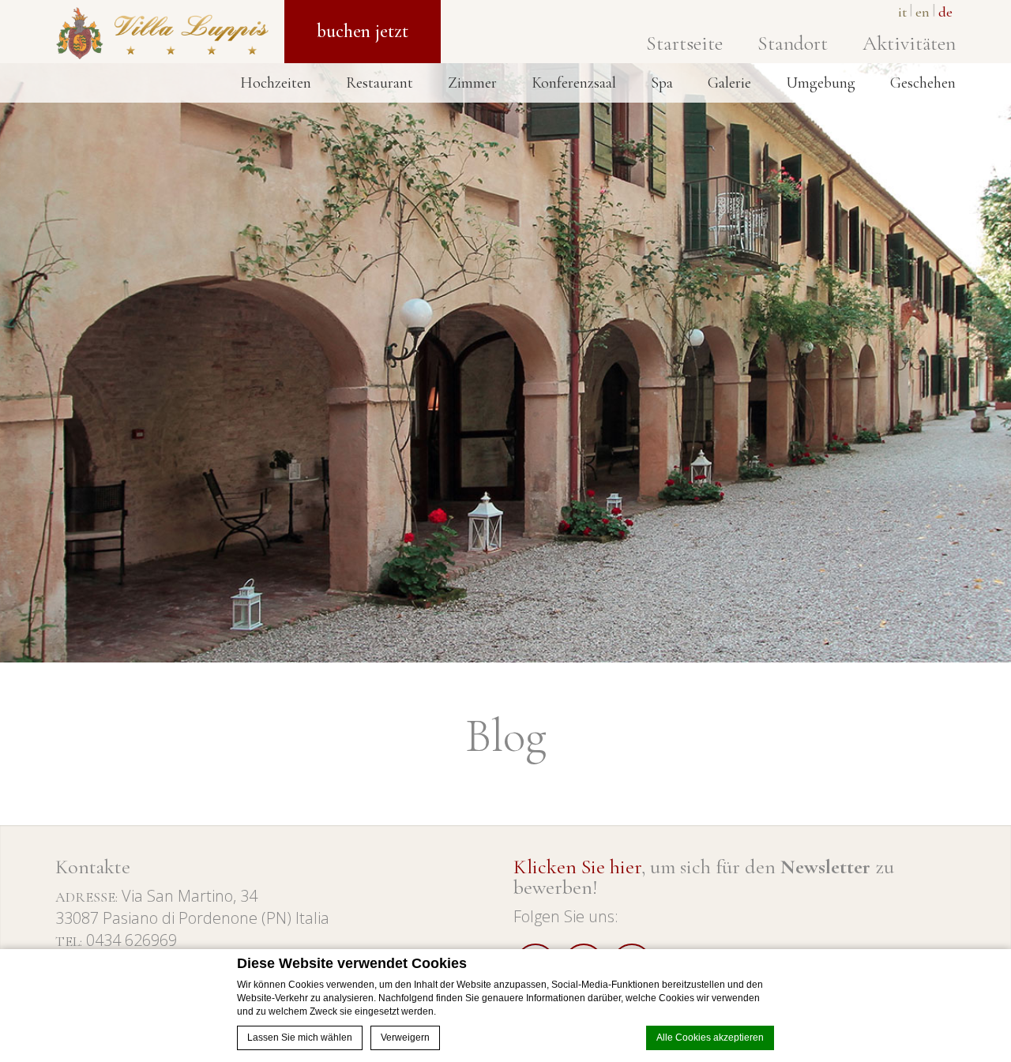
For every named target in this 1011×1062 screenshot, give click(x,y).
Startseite (684, 43)
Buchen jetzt (362, 31)
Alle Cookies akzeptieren (710, 1037)
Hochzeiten (275, 82)
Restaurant (379, 82)
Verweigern (405, 1037)
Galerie (729, 82)
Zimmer (472, 82)
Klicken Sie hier (577, 866)
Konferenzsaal (574, 82)
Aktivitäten (909, 43)
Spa (662, 82)
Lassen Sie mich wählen (299, 1037)
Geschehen (923, 82)
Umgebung (820, 82)
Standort (792, 43)
